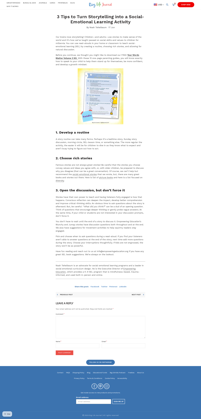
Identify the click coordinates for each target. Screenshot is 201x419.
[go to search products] (167, 4)
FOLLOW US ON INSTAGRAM (100, 362)
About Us (140, 373)
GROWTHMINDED (13, 3)
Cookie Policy (110, 378)
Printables (63, 3)
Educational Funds (100, 373)
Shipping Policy (78, 373)
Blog (72, 3)
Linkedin (122, 286)
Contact (60, 373)
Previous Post (66, 295)
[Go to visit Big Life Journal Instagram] (107, 386)
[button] (159, 4)
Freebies (131, 373)
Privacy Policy (79, 378)
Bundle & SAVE (29, 3)
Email (104, 341)
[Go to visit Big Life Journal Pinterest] (100, 386)
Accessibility (122, 378)
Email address (82, 397)
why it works (12, 6)
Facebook (95, 286)
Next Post (136, 295)
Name (58, 341)
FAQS (68, 373)
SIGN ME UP (119, 401)
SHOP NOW (185, 5)
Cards (52, 3)
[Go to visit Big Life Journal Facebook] (94, 386)
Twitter (104, 286)
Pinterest (113, 286)
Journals (43, 3)
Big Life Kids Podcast (117, 373)
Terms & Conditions (94, 378)
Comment (60, 314)
